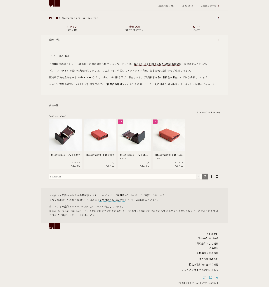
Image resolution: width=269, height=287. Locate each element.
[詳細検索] (198, 176)
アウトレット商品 (137, 70)
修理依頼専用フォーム (119, 84)
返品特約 (214, 247)
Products (187, 5)
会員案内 (201, 253)
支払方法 (203, 238)
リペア (186, 84)
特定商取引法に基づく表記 (204, 264)
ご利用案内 (121, 195)
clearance (86, 77)
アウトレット (59, 70)
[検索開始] (205, 176)
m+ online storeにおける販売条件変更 (157, 63)
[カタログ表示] (217, 176)
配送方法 (214, 238)
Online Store (209, 5)
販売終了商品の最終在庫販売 (161, 77)
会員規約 (214, 253)
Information (166, 5)
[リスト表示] (211, 176)
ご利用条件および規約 (112, 199)
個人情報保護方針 (209, 258)
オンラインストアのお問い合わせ (200, 270)
